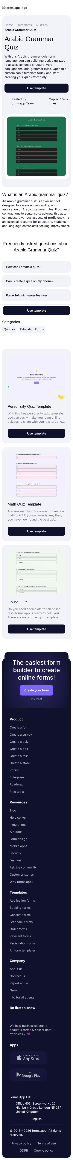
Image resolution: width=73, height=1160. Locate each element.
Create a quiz (19, 741)
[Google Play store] (31, 1075)
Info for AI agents (22, 997)
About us (16, 969)
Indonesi (37, 1087)
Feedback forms (21, 922)
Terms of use (46, 1143)
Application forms (22, 900)
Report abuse (19, 983)
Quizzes (9, 329)
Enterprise (17, 777)
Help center (18, 817)
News (14, 990)
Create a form (19, 727)
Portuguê (37, 1094)
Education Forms (32, 329)
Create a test (19, 756)
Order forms (18, 929)
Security (15, 853)
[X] (29, 1016)
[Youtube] (37, 1016)
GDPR (24, 1150)
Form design (18, 839)
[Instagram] (21, 1016)
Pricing (14, 770)
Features (16, 860)
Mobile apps (18, 846)
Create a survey (21, 734)
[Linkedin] (13, 1016)
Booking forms (20, 907)
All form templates (23, 950)
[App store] (31, 1058)
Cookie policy (44, 1150)
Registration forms (23, 943)
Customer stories (22, 874)
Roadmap (16, 784)
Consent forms (20, 915)
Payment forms (20, 936)
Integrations (18, 824)
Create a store (20, 763)
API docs (16, 832)
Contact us (17, 976)
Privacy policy (21, 1143)
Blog (13, 810)
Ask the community (23, 867)
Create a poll (19, 749)
